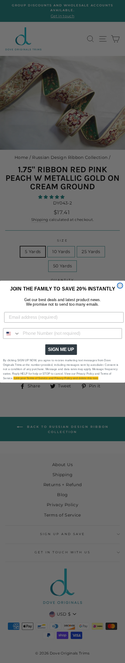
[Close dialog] (120, 285)
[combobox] (11, 333)
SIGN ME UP (61, 349)
